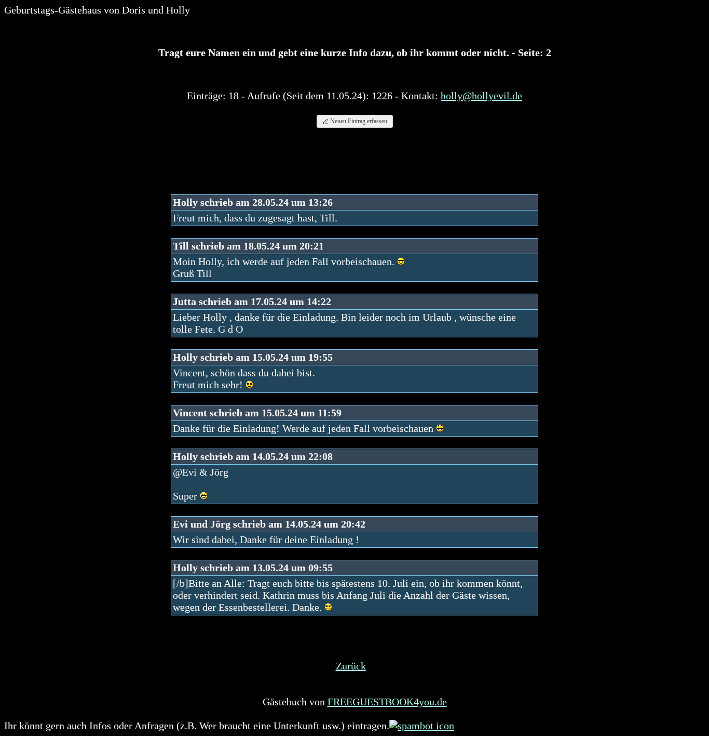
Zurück (351, 666)
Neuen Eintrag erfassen (358, 121)
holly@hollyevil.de (481, 95)
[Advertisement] (354, 165)
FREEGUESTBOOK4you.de (387, 701)
